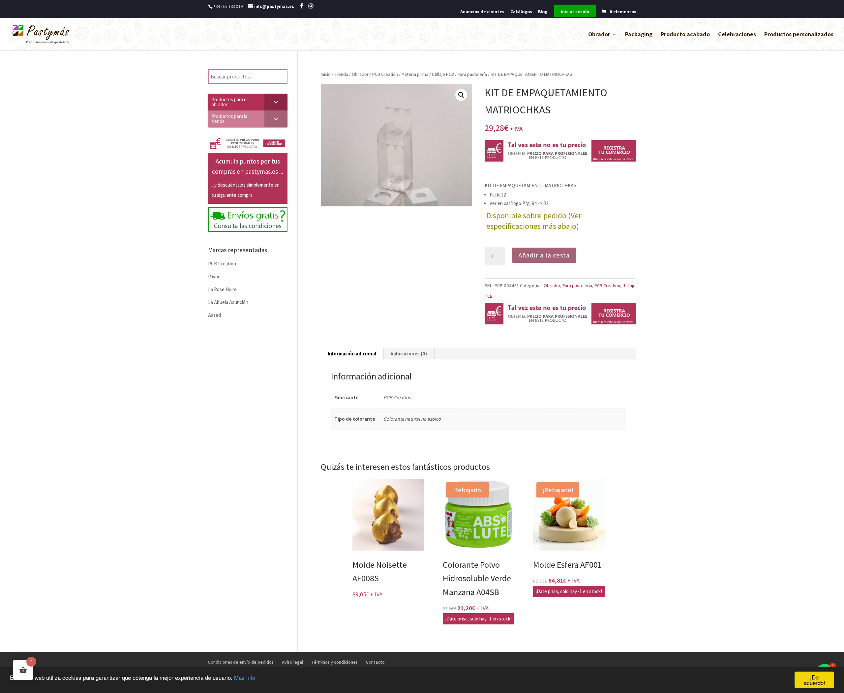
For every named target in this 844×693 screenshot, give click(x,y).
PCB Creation (385, 74)
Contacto (375, 662)
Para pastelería (472, 74)
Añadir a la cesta (544, 255)
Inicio (326, 74)
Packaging (638, 35)
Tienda (341, 74)
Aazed (214, 315)
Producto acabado (685, 35)
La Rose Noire (222, 289)
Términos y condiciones (334, 662)
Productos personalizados (798, 35)
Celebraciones (737, 35)
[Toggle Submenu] (275, 102)
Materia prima (415, 74)
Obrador (599, 35)
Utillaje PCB (443, 74)
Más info (244, 677)
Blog (542, 12)
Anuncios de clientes (482, 12)
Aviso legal (292, 662)
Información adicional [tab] (352, 353)
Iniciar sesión (575, 12)
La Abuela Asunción (228, 302)
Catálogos (521, 12)
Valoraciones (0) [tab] (409, 353)
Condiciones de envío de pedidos (241, 662)
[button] (461, 95)
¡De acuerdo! (814, 680)
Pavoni (215, 276)
